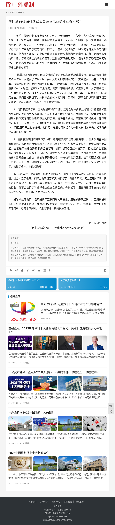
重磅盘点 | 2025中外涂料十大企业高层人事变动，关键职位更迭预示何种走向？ (55, 330)
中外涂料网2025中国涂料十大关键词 (31, 412)
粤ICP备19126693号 (57, 516)
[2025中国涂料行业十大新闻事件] (57, 463)
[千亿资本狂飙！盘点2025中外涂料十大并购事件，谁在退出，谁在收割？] (57, 383)
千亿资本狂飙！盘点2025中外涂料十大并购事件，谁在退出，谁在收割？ (53, 372)
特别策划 (33, 28)
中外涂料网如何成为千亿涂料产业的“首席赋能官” (71, 304)
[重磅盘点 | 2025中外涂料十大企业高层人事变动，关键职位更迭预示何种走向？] (57, 343)
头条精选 (26, 363)
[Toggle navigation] (106, 4)
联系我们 (68, 501)
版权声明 (56, 501)
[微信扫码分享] (10, 270)
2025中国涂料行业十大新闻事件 (28, 453)
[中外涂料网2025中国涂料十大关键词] (57, 423)
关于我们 (32, 501)
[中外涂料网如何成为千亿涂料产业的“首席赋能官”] (23, 311)
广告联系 (44, 501)
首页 (7, 12)
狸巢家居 (80, 501)
